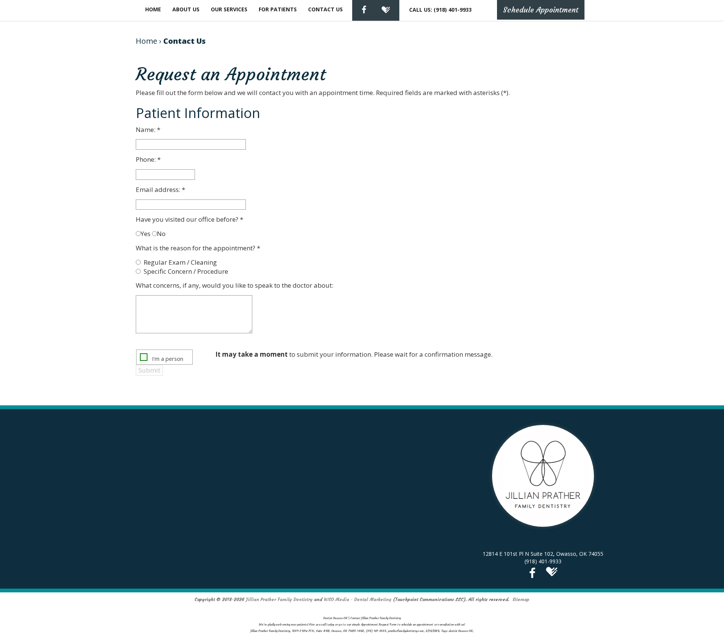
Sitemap (520, 599)
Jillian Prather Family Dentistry (279, 599)
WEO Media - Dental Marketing (357, 599)
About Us (185, 9)
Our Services (229, 9)
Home (153, 9)
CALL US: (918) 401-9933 (440, 9)
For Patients (278, 9)
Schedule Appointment (540, 9)
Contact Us (325, 9)
